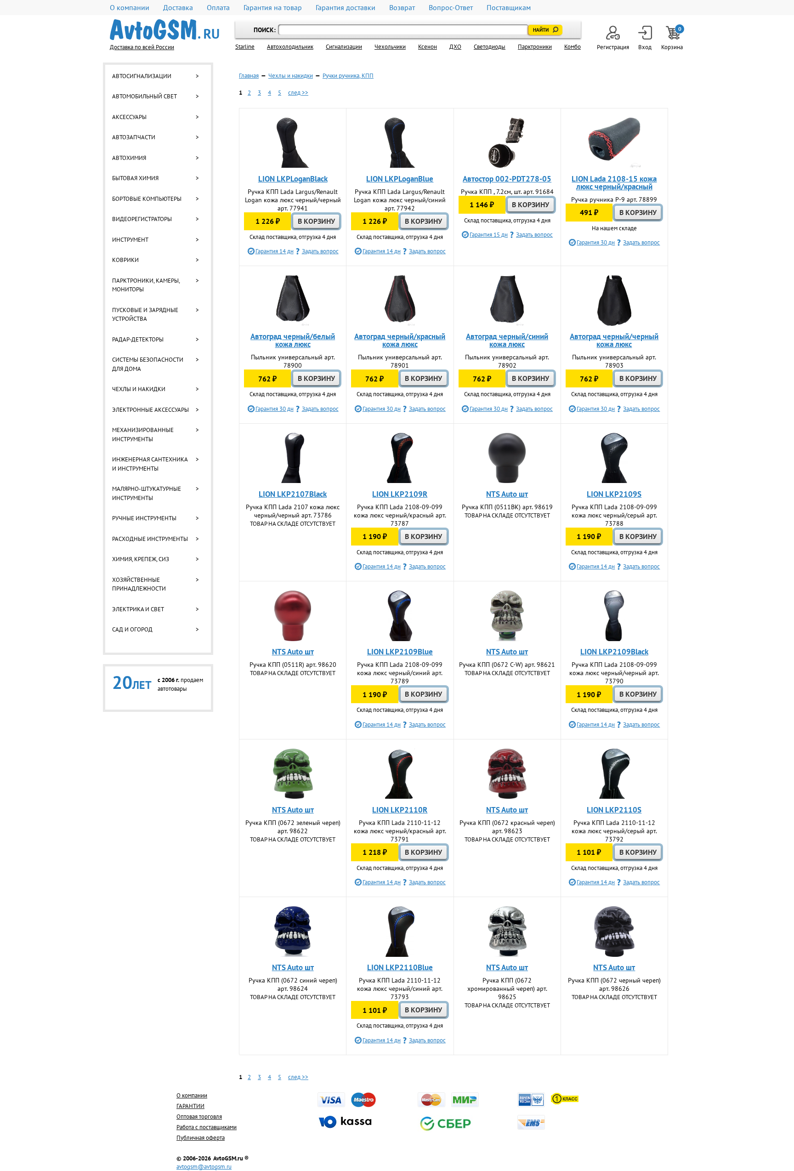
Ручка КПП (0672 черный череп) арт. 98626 (614, 984)
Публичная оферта (200, 1138)
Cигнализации (344, 47)
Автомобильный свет (144, 96)
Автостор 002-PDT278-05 (507, 179)
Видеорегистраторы (142, 219)
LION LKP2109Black (614, 652)
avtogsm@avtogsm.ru (204, 1167)
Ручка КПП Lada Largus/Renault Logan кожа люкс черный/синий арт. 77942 (400, 200)
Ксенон (427, 47)
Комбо (572, 47)
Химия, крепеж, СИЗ (140, 559)
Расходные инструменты (150, 539)
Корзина (672, 38)
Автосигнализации (141, 76)
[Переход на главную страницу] (164, 29)
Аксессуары (129, 117)
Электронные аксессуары (150, 410)
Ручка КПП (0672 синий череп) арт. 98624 (293, 984)
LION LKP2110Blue (400, 967)
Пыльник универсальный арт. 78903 (614, 361)
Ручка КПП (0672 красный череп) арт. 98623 (507, 827)
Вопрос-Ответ (451, 7)
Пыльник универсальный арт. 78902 (507, 361)
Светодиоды (489, 47)
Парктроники (535, 47)
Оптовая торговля (199, 1116)
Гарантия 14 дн (274, 251)
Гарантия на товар (273, 7)
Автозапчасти (133, 137)
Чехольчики (390, 47)
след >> (298, 93)
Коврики (125, 260)
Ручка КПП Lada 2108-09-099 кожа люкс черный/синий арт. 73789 (399, 672)
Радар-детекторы (138, 339)
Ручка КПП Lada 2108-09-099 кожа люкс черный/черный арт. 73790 (614, 672)
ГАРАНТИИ (190, 1106)
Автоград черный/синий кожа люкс (507, 340)
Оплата (218, 7)
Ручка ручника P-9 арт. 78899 (614, 199)
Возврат (402, 7)
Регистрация (613, 47)
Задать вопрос (320, 251)
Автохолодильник (290, 47)
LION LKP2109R (399, 494)
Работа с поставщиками (206, 1127)
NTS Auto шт (507, 494)
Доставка (178, 7)
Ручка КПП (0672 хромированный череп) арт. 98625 (507, 988)
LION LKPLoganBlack (293, 179)
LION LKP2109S (614, 494)
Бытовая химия (135, 178)
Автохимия (129, 158)
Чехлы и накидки (138, 389)
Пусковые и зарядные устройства (145, 314)
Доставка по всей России (142, 47)
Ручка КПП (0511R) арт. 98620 (293, 664)
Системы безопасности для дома (147, 364)
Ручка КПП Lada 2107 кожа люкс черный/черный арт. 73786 (293, 511)
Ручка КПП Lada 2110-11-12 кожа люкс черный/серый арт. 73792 (614, 831)
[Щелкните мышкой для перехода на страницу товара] (292, 143)
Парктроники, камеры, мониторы (146, 285)
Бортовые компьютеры (146, 199)
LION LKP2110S (614, 810)
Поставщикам (509, 7)
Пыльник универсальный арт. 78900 (293, 361)
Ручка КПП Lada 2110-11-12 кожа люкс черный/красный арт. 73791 (400, 831)
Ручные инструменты (144, 518)
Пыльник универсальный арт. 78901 (400, 361)
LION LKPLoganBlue (399, 179)
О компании (129, 7)
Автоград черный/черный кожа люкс (614, 340)
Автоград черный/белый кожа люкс (292, 340)
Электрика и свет (138, 609)
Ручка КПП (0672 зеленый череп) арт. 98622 (292, 827)
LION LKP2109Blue (400, 652)
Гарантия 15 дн (489, 235)
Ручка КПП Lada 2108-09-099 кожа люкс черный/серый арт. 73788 (614, 515)
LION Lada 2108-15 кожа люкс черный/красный (614, 183)
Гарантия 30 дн (596, 242)
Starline (245, 47)
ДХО (455, 47)
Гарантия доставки (345, 7)
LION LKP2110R (399, 810)
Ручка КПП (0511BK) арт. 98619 (507, 507)
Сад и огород (132, 629)
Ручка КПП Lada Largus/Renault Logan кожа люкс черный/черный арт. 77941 (293, 200)
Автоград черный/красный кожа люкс (399, 340)
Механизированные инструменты (143, 434)
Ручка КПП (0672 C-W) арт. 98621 (507, 664)
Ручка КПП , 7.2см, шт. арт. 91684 (507, 192)
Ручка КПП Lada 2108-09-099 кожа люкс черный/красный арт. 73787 (400, 515)
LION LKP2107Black (293, 494)
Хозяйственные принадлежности (139, 584)
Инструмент (130, 240)
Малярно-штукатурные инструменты (146, 493)
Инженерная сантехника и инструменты (149, 463)
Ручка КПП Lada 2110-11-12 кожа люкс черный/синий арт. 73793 (399, 988)
